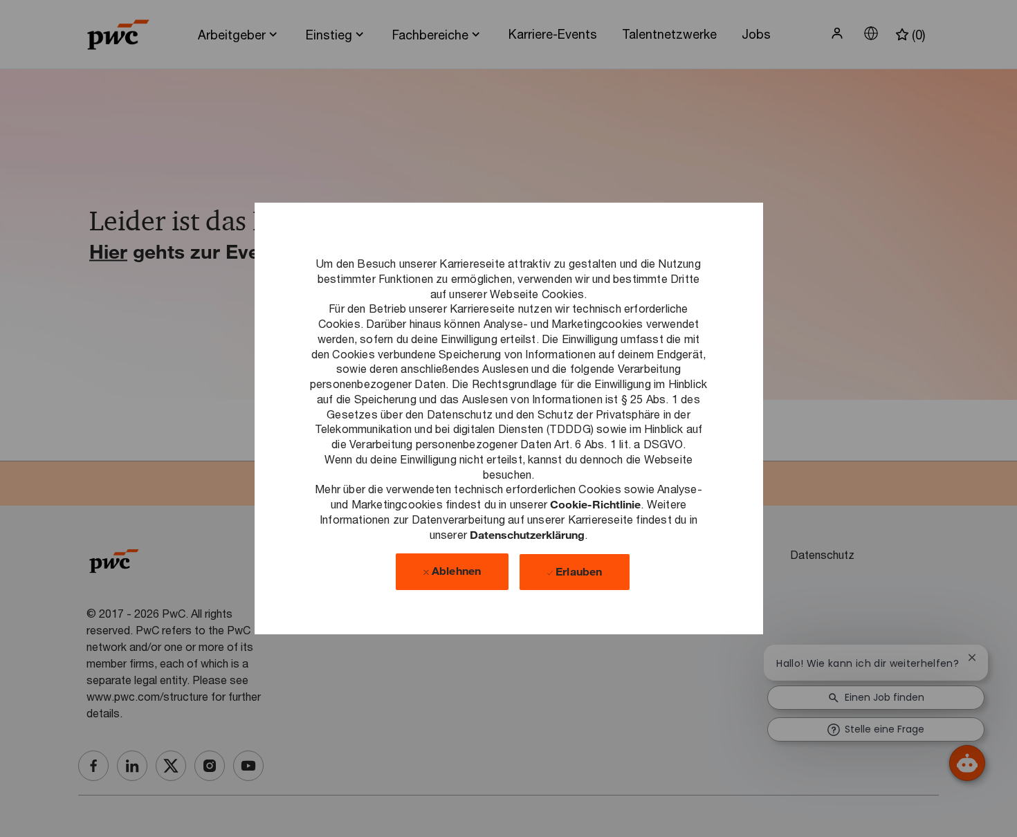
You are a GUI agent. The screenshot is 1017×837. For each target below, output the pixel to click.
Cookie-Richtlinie (595, 504)
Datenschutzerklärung (527, 533)
